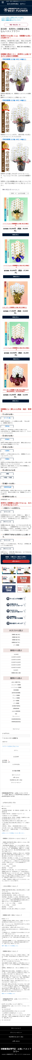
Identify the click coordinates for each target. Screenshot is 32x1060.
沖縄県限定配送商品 (16, 721)
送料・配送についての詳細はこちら (10, 945)
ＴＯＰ (3, 17)
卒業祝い (7, 459)
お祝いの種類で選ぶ (16, 682)
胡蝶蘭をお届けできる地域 (16, 17)
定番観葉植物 (16, 708)
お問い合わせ (16, 777)
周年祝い (7, 426)
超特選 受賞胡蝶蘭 (16, 692)
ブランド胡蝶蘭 (16, 695)
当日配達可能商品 (16, 705)
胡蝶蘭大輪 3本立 (16, 637)
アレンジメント (16, 716)
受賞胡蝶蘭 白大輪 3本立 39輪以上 (14, 139)
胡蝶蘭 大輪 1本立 (16, 634)
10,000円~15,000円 (16, 657)
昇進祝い (7, 439)
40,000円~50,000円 (16, 667)
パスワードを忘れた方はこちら (10, 746)
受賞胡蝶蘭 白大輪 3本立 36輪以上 (14, 100)
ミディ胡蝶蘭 (16, 645)
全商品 (7, 17)
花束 (16, 713)
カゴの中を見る (16, 764)
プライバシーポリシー (16, 782)
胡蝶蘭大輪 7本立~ (16, 642)
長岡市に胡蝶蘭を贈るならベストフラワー (11, 20)
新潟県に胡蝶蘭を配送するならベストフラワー (12, 18)
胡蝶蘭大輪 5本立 (16, 639)
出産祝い (7, 450)
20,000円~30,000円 (16, 662)
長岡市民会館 (7, 487)
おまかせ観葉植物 (16, 711)
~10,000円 (16, 654)
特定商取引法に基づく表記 (16, 780)
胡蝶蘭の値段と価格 (16, 672)
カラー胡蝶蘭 (16, 700)
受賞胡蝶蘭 (16, 690)
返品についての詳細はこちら (8, 993)
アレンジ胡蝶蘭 (16, 698)
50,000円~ (16, 670)
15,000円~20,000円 (16, 659)
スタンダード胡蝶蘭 (16, 684)
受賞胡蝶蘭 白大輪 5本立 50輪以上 (14, 59)
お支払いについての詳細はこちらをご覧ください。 (13, 833)
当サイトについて (16, 775)
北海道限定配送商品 (16, 719)
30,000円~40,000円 (16, 665)
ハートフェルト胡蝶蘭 (16, 687)
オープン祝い (7, 418)
